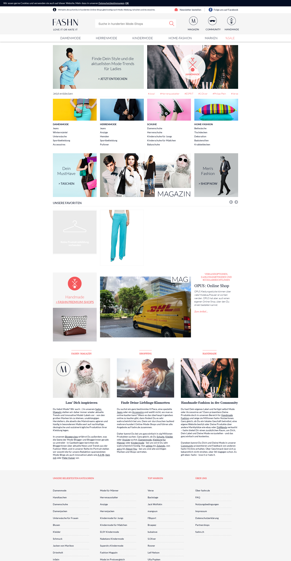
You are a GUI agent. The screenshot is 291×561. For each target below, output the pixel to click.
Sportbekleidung (61, 140)
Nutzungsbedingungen (207, 504)
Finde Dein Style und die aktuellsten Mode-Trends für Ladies (112, 68)
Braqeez (152, 524)
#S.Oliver (203, 93)
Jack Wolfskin (155, 504)
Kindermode (142, 38)
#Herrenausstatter (170, 93)
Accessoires (59, 144)
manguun (152, 511)
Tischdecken (200, 132)
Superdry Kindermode (111, 545)
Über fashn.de (202, 490)
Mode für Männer (109, 490)
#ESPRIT (189, 93)
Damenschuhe (154, 128)
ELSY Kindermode (109, 531)
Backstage (153, 497)
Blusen (56, 524)
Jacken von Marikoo (63, 545)
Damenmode (70, 38)
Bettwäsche (200, 128)
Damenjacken (60, 511)
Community (187, 445)
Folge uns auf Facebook (226, 9)
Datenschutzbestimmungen (111, 3)
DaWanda (222, 427)
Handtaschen (60, 497)
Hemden (104, 136)
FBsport (152, 518)
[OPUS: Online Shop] (145, 307)
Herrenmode (106, 38)
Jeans (56, 128)
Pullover (104, 144)
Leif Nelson (153, 552)
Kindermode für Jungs (111, 518)
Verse (151, 490)
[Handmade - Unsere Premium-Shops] (192, 67)
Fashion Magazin (109, 552)
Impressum (201, 511)
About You (131, 448)
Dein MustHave (66, 175)
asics (119, 448)
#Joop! (151, 93)
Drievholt (58, 552)
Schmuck (57, 538)
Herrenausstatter (109, 497)
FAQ (197, 497)
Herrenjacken (107, 511)
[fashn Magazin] (145, 175)
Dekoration (200, 136)
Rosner (151, 545)
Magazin (193, 29)
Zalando (161, 445)
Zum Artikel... (201, 311)
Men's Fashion (208, 175)
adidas (149, 445)
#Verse (234, 93)
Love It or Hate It (65, 29)
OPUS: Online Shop (211, 285)
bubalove (152, 531)
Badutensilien (201, 140)
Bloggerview (71, 436)
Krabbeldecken (202, 144)
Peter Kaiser (68, 457)
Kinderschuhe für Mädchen (161, 140)
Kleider (169, 436)
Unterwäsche (60, 136)
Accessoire (138, 412)
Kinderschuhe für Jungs (159, 136)
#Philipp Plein (219, 93)
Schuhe (152, 124)
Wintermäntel (60, 132)
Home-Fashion (180, 38)
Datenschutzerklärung (207, 518)
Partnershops (202, 524)
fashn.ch (199, 531)
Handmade (75, 299)
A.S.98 (101, 454)
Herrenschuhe (154, 132)
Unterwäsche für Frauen (65, 518)
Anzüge (104, 132)
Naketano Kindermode (112, 538)
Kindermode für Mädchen (113, 524)
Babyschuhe (153, 144)
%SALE (230, 38)
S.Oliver (152, 538)
